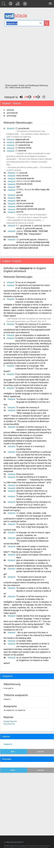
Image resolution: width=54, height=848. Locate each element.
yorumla (10, 109)
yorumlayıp (11, 115)
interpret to (8, 744)
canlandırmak (24, 145)
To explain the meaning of (27, 407)
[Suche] (46, 23)
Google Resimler (10, 721)
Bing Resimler (9, 723)
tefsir (18, 197)
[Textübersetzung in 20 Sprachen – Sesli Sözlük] (11, 4)
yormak (19, 195)
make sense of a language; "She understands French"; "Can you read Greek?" (25, 368)
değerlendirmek (22, 139)
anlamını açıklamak (24, 206)
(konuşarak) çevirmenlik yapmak (30, 208)
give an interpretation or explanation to (32, 335)
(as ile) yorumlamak (25, 203)
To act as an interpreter (25, 282)
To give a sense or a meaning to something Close (30, 447)
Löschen (40, 751)
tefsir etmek (36, 181)
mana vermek (22, 175)
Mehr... (13, 751)
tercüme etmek (24, 147)
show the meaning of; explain (29, 488)
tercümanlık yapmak (25, 178)
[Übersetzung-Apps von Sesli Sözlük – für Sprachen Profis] (25, 4)
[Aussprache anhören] (28, 97)
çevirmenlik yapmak (24, 142)
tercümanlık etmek (24, 183)
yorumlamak (12, 112)
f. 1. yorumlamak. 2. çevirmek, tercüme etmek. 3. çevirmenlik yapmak (33, 227)
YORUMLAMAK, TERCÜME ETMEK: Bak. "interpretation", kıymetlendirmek (26, 234)
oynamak (23, 172)
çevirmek (22, 150)
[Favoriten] (43, 98)
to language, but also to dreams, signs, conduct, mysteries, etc (33, 534)
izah (18, 186)
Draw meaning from (25, 474)
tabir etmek (21, 200)
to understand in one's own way (30, 485)
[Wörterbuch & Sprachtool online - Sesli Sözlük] (4, 4)
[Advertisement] (27, 56)
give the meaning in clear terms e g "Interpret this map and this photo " (31, 492)
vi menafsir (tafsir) (24, 640)
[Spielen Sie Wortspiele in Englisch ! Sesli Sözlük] (18, 4)
